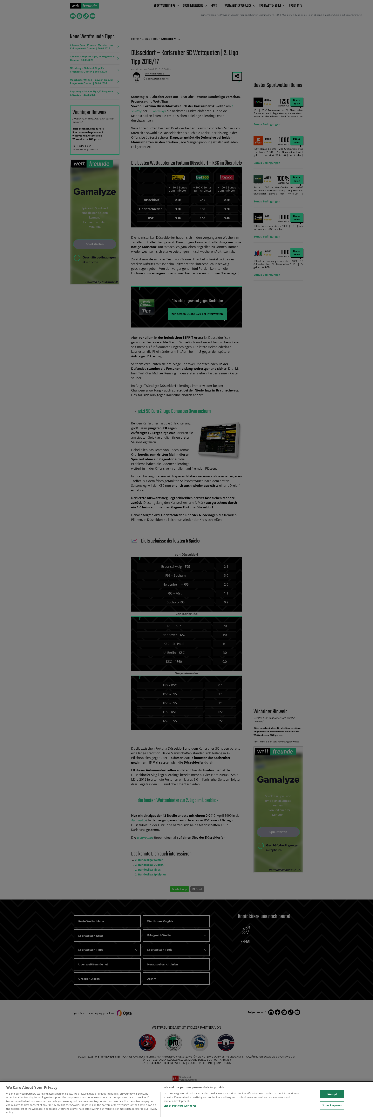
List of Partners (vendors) (180, 1105)
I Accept (332, 1094)
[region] (186, 1100)
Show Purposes (332, 1105)
